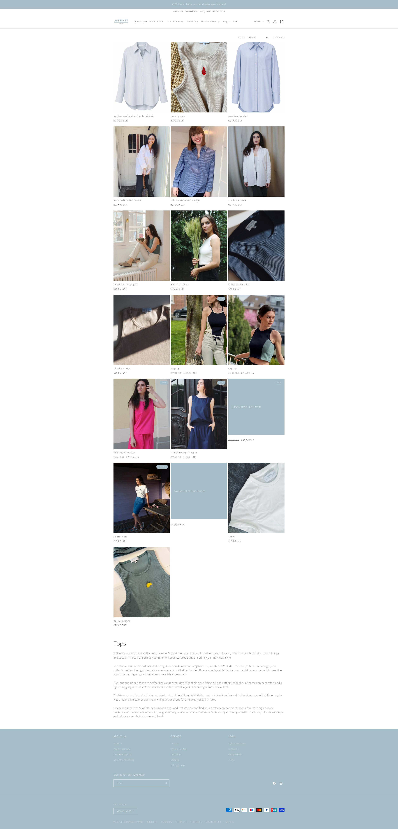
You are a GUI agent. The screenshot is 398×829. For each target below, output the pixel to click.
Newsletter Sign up (122, 754)
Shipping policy (196, 822)
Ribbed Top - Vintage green (125, 284)
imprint (231, 759)
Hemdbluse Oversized (237, 116)
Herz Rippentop (178, 116)
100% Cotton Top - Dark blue (184, 453)
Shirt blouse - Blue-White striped (185, 200)
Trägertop (175, 368)
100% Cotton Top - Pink (124, 453)
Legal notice (229, 822)
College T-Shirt (120, 537)
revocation (176, 754)
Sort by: (241, 37)
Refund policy (152, 822)
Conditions (233, 748)
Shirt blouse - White (237, 200)
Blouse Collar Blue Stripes (189, 491)
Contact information (213, 822)
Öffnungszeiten (178, 765)
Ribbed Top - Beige (121, 368)
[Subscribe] (165, 783)
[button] (140, 21)
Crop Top (232, 368)
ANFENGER (124, 822)
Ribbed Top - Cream (180, 284)
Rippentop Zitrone (121, 621)
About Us (117, 743)
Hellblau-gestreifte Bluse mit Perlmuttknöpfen (133, 116)
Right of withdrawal (237, 743)
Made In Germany (121, 748)
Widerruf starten (178, 748)
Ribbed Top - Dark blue (238, 284)
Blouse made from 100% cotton (127, 200)
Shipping (175, 759)
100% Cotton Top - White (246, 407)
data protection (235, 754)
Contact (174, 743)
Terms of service (181, 822)
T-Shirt (231, 537)
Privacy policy (166, 822)
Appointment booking (123, 759)
